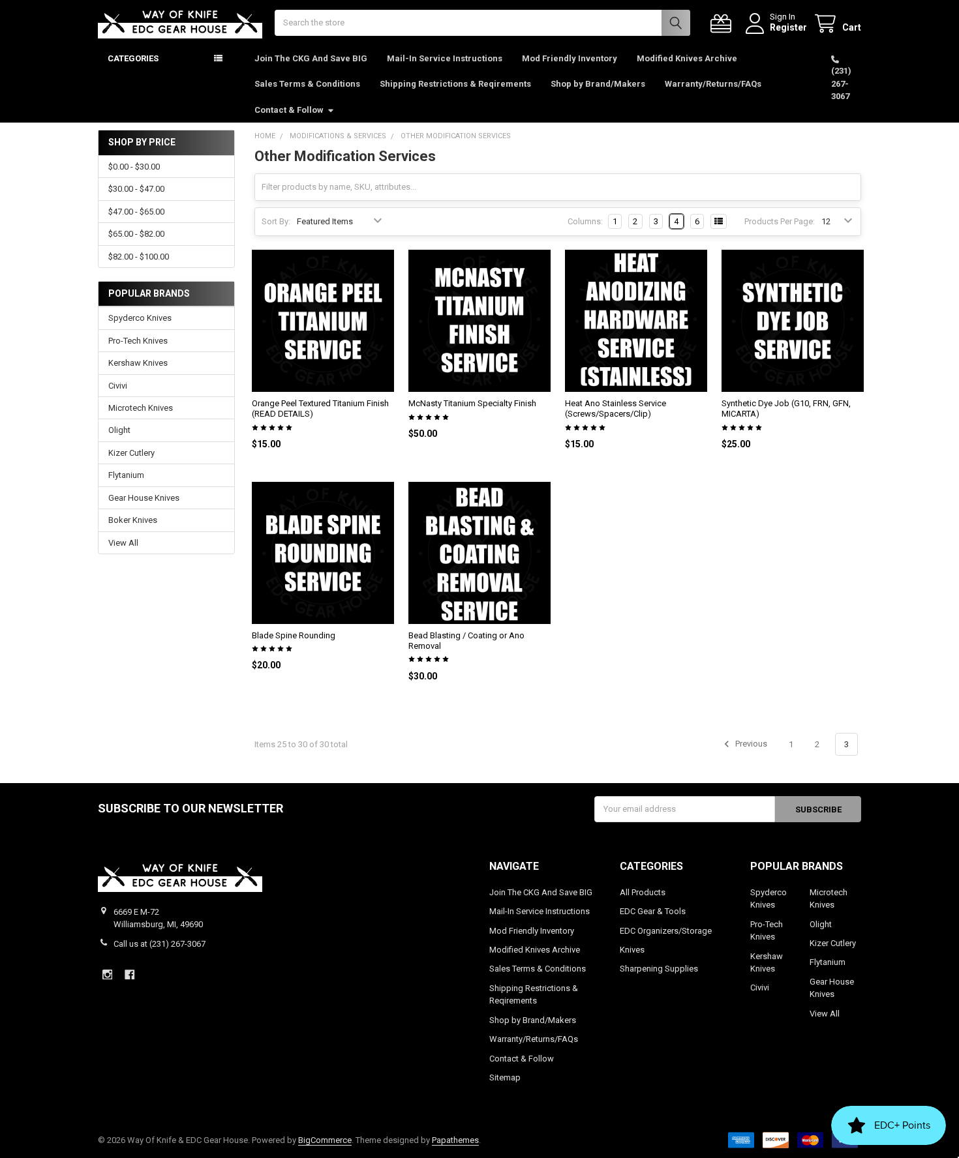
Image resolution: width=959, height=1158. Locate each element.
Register (788, 27)
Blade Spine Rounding (293, 635)
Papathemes (455, 1140)
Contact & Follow (289, 110)
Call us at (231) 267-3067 (160, 944)
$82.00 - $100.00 (138, 256)
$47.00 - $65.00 (136, 211)
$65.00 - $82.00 (136, 234)
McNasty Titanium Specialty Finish (472, 403)
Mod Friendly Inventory (569, 58)
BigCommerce (325, 1140)
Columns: (585, 221)
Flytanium (126, 475)
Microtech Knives (140, 408)
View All (123, 543)
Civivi (117, 386)
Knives (632, 950)
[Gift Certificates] (723, 24)
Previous (750, 744)
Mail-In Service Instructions (444, 58)
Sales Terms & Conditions (307, 84)
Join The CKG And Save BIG (310, 58)
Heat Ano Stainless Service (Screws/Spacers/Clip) (615, 408)
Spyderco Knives (140, 318)
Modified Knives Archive (687, 58)
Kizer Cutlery (131, 453)
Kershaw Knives (138, 363)
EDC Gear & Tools (653, 911)
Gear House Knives (143, 498)
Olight (119, 430)
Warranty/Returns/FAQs (713, 84)
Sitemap (505, 1077)
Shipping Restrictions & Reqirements (455, 84)
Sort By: (276, 221)
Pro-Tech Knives (138, 341)
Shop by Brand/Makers (598, 84)
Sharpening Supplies (659, 968)
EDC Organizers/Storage (666, 931)
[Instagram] (107, 974)
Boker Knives (132, 520)
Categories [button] (133, 58)
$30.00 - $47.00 (136, 189)
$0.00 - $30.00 (134, 166)
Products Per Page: (779, 221)
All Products (642, 892)
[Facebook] (129, 974)
